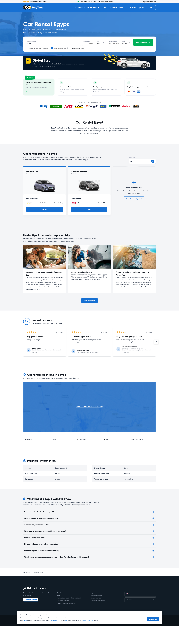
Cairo (54, 439)
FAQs (58, 595)
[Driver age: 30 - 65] (52, 48)
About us (60, 593)
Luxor (107, 439)
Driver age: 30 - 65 (60, 48)
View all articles (89, 300)
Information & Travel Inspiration (86, 7)
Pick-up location (31, 41)
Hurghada (82, 439)
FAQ (105, 7)
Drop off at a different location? (38, 48)
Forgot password (96, 595)
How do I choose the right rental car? (69, 598)
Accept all (153, 619)
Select (44, 209)
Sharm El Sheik (137, 439)
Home (28, 572)
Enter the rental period (134, 199)
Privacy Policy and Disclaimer (66, 603)
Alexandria (28, 439)
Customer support (117, 7)
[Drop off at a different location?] (27, 48)
